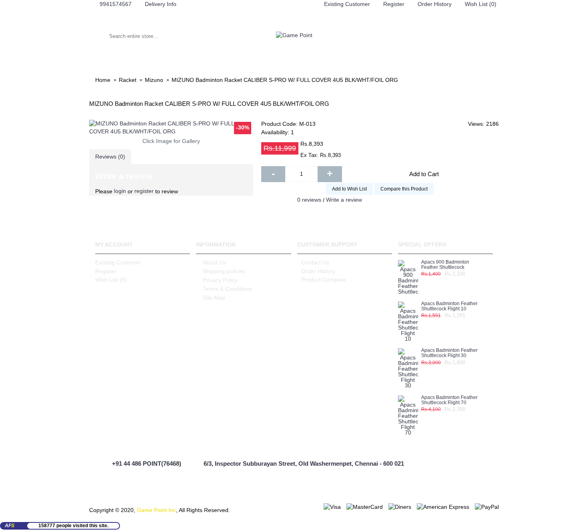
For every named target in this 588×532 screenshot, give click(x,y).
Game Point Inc (156, 510)
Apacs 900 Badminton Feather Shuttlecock (445, 265)
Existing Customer (118, 262)
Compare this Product (404, 189)
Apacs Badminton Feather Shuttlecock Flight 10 (449, 306)
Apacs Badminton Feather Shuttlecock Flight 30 (449, 353)
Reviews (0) (110, 156)
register (144, 191)
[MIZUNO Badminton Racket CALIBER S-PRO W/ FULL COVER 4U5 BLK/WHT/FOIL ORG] (171, 127)
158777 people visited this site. (73, 525)
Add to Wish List (349, 189)
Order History (318, 271)
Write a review (344, 200)
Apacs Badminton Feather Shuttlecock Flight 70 (449, 400)
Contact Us (315, 262)
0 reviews (309, 200)
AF (9, 525)
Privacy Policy (220, 280)
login (120, 191)
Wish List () (111, 279)
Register (105, 271)
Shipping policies (224, 271)
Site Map (214, 297)
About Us (214, 262)
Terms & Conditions (227, 289)
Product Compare (323, 279)
